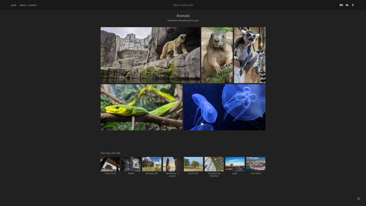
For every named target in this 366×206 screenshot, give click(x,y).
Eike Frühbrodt (183, 5)
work (13, 5)
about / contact (28, 5)
